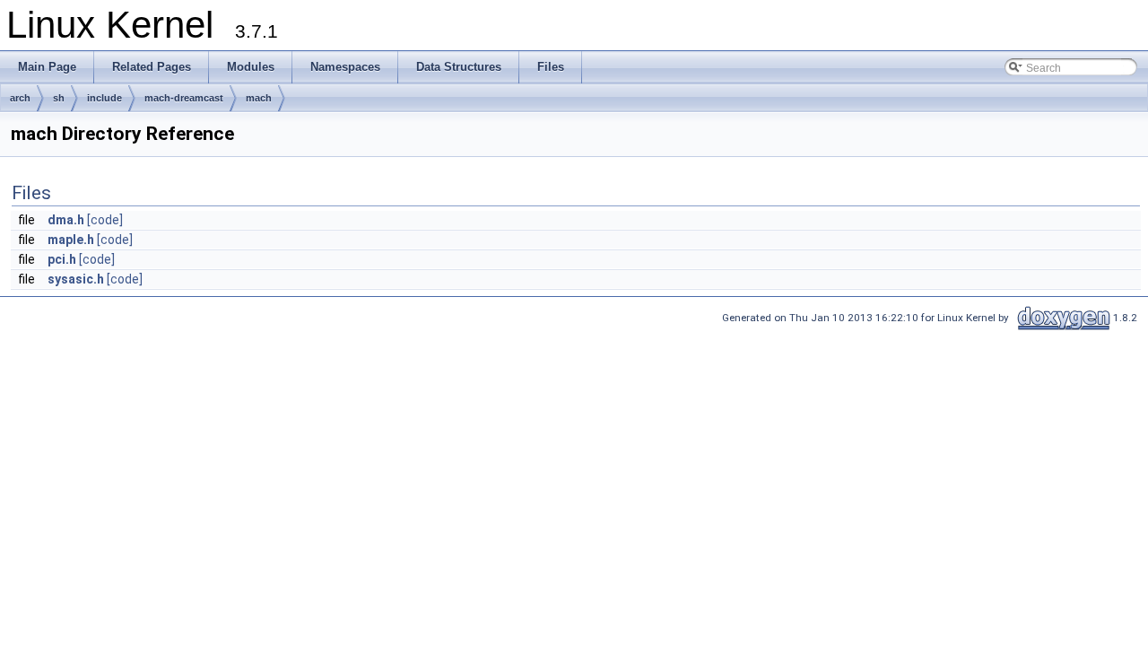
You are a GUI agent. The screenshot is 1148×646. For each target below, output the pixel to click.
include (104, 97)
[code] (105, 220)
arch (20, 97)
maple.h (71, 239)
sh (59, 97)
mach (259, 97)
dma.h (66, 220)
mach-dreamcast (183, 97)
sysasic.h (76, 279)
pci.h (62, 259)
